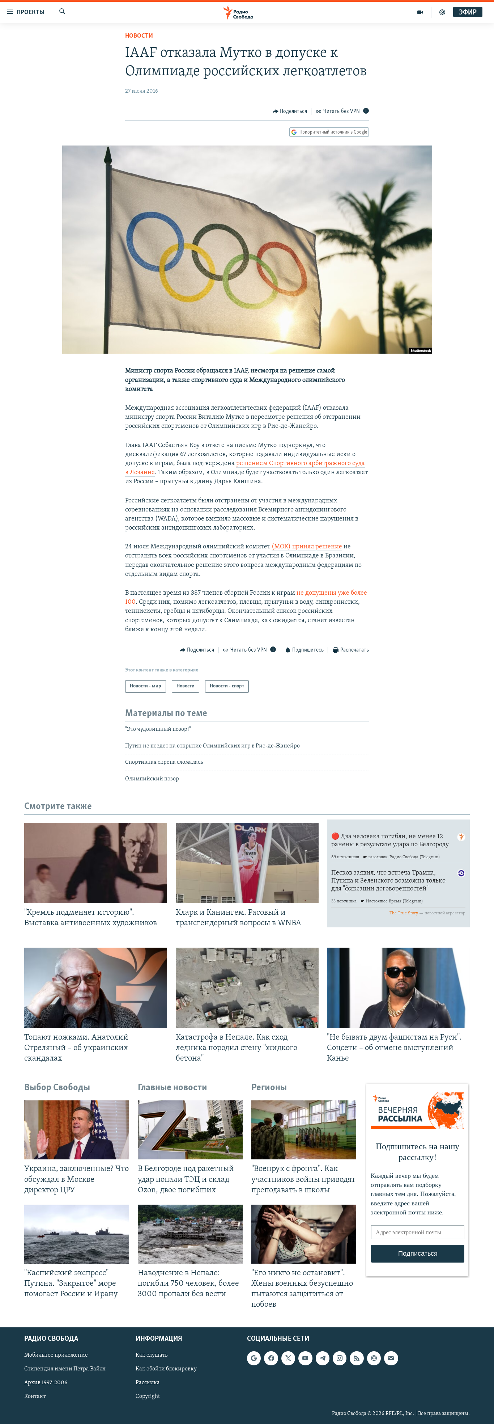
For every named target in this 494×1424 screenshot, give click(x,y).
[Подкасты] (374, 1358)
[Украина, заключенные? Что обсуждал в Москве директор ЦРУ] (76, 1129)
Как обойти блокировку (166, 1369)
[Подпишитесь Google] (254, 1358)
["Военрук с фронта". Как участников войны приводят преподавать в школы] (303, 1129)
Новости (139, 36)
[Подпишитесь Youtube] (305, 1358)
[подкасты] (442, 12)
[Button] (290, 111)
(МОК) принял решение (307, 547)
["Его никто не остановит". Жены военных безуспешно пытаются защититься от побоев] (303, 1234)
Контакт (35, 1397)
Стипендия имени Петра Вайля (65, 1369)
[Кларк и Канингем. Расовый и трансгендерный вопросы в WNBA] (247, 863)
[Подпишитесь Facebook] (271, 1358)
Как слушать (151, 1355)
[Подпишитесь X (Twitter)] (288, 1358)
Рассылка (148, 1383)
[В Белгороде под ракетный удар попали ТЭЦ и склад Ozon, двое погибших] (190, 1129)
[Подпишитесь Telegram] (322, 1358)
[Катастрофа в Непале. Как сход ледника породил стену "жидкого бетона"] (247, 988)
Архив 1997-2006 (45, 1383)
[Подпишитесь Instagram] (339, 1358)
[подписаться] (391, 1358)
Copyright (148, 1397)
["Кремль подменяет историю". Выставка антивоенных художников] (95, 863)
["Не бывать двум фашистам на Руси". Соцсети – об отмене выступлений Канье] (398, 988)
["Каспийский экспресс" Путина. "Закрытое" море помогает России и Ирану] (76, 1234)
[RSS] (356, 1358)
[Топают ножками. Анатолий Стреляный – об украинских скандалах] (95, 988)
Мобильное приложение (56, 1355)
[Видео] (420, 12)
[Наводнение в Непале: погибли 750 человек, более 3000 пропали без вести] (190, 1234)
